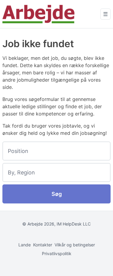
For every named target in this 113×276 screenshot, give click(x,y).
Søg (57, 194)
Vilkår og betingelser (75, 244)
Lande (24, 244)
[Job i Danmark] (38, 14)
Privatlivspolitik (56, 253)
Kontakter (42, 244)
